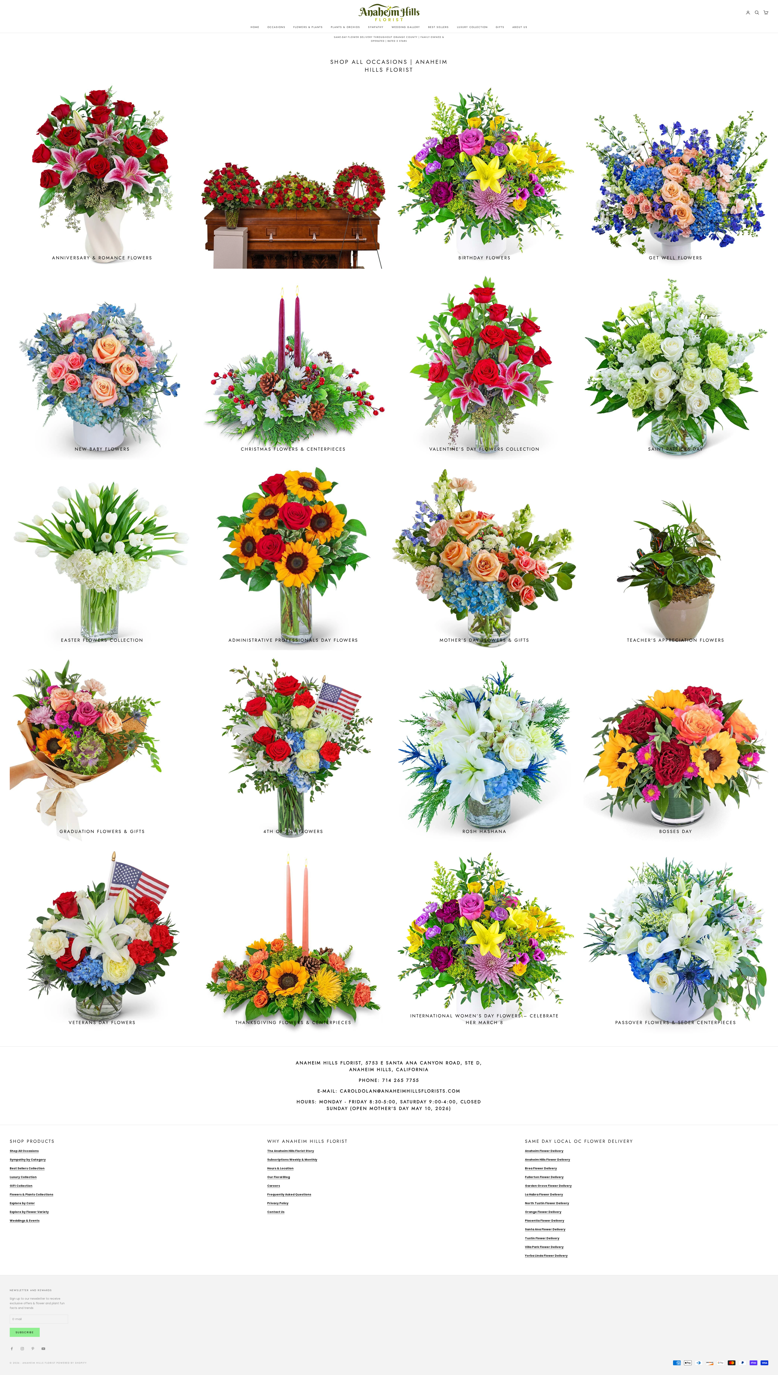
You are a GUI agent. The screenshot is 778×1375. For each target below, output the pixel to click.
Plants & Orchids (345, 27)
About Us (519, 27)
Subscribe (25, 1332)
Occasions (276, 27)
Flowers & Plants (308, 27)
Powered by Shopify (72, 1362)
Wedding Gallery (406, 27)
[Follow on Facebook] (12, 1349)
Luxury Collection (472, 27)
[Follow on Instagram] (22, 1349)
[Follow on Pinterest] (33, 1349)
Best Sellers (438, 27)
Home (255, 27)
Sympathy (376, 27)
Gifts (500, 27)
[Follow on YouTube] (43, 1349)
